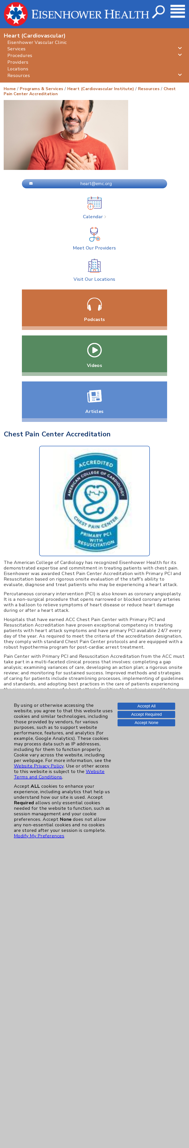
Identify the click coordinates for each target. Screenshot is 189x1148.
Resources (18, 75)
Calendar (93, 217)
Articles (94, 411)
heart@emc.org (96, 184)
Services (16, 49)
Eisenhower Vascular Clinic (37, 42)
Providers (17, 62)
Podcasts (94, 319)
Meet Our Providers (94, 248)
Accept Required (146, 714)
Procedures (19, 55)
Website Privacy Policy (39, 766)
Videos (94, 365)
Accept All (146, 706)
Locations (17, 69)
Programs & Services (41, 89)
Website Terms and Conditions (59, 774)
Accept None (146, 722)
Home (10, 89)
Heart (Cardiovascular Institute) (100, 89)
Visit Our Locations (94, 279)
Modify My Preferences (39, 836)
